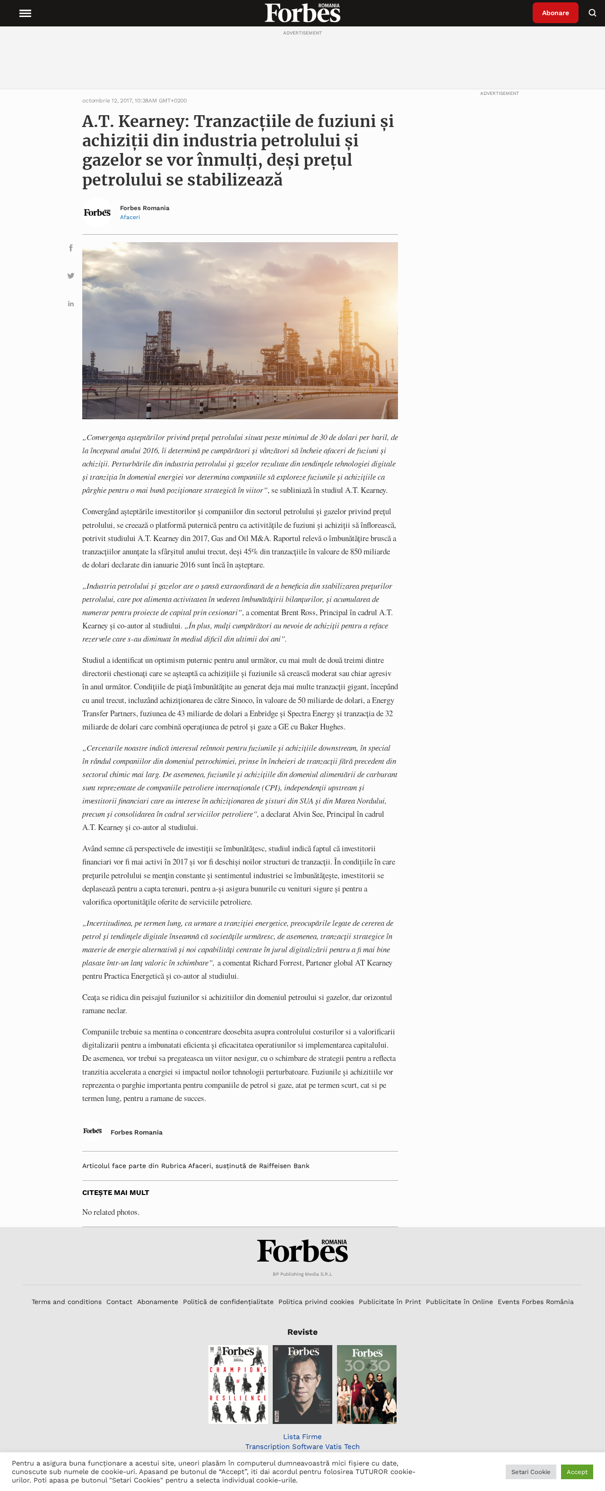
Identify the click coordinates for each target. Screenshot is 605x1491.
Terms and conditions (67, 1301)
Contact (119, 1301)
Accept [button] (577, 1471)
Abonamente (157, 1301)
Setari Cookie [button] (531, 1471)
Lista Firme (302, 1436)
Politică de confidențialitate (228, 1301)
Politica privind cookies (316, 1301)
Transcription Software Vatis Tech (302, 1446)
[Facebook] (70, 249)
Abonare (555, 13)
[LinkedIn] (70, 305)
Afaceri (130, 217)
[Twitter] (70, 277)
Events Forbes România (536, 1301)
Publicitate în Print (390, 1301)
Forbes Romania (145, 208)
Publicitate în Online (459, 1301)
